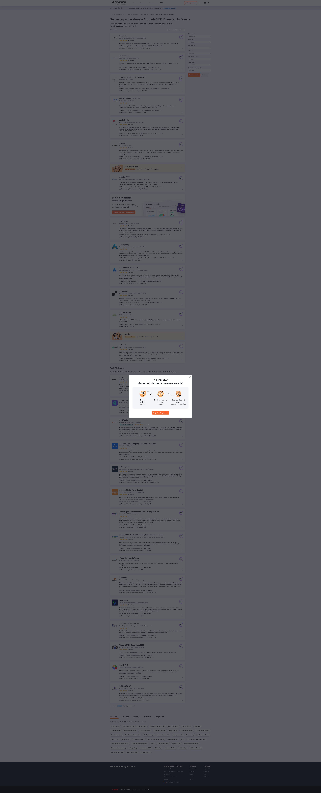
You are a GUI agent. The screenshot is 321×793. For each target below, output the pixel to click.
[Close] (190, 377)
